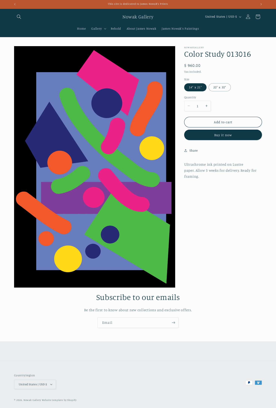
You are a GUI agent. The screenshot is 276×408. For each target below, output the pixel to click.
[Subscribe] (173, 322)
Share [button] (193, 150)
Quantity (190, 97)
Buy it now (223, 135)
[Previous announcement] (15, 4)
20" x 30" (219, 87)
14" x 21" (195, 87)
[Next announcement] (261, 4)
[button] (19, 17)
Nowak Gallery (32, 399)
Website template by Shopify (59, 399)
